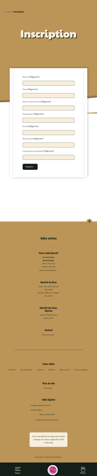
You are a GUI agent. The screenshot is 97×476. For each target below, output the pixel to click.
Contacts (51, 370)
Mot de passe (28, 139)
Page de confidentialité (47, 414)
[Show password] (71, 144)
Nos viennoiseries (26, 370)
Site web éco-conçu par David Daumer (48, 457)
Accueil (8, 12)
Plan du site (48, 388)
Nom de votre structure (31, 102)
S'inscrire (29, 167)
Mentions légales (36, 410)
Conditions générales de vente (40, 405)
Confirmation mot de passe (33, 151)
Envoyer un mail (47, 335)
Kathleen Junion (52, 420)
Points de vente (64, 370)
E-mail (25, 126)
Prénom (26, 77)
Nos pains (11, 370)
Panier (83, 473)
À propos (40, 370)
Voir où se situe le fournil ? (48, 270)
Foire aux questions (81, 370)
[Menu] (18, 467)
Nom (25, 89)
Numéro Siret (28, 114)
